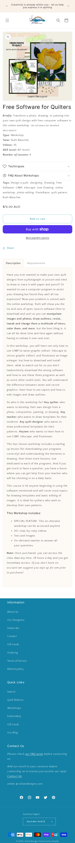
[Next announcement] (68, 6)
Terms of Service (17, 660)
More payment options (37, 238)
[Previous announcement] (7, 6)
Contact (12, 636)
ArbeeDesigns (31, 841)
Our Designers (15, 620)
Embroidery (14, 716)
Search (11, 691)
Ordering (12, 652)
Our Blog (12, 732)
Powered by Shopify (49, 841)
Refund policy (15, 669)
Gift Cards (13, 644)
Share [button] (10, 248)
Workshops (14, 708)
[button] (7, 20)
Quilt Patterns (15, 700)
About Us (12, 611)
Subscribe (13, 628)
